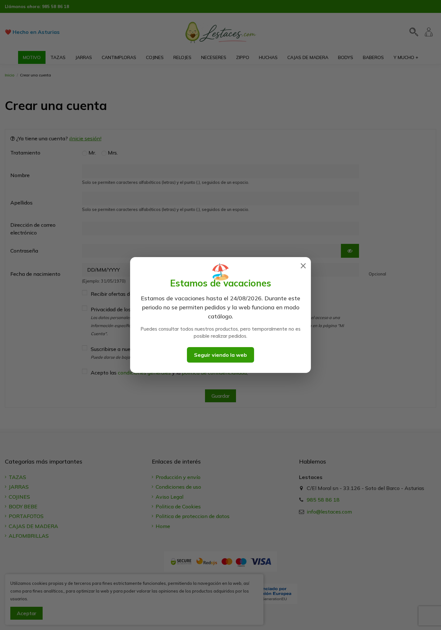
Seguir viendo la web (220, 355)
